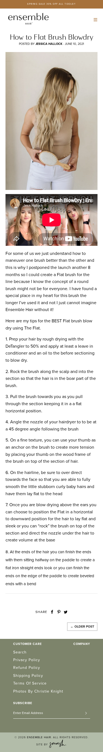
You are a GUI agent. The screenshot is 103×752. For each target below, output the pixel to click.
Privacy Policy (26, 660)
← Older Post (82, 626)
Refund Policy (26, 667)
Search (20, 652)
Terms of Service (30, 683)
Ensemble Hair (39, 737)
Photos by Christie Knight (38, 691)
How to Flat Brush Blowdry (51, 37)
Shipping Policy (28, 675)
